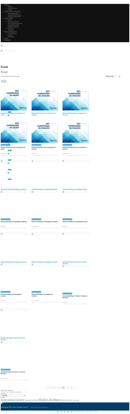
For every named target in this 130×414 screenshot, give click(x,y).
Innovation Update (12, 399)
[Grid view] (2, 81)
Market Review (66, 400)
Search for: (4, 392)
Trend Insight (75, 400)
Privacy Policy (34, 407)
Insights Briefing (31, 400)
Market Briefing (49, 399)
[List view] (5, 81)
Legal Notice (44, 407)
